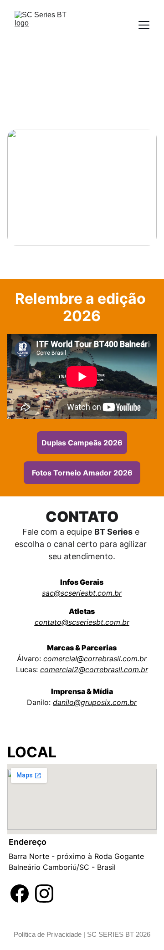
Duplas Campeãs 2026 (82, 442)
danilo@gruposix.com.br (95, 702)
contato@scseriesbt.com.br (82, 622)
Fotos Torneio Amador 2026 (82, 472)
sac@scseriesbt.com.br (82, 593)
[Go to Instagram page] (44, 893)
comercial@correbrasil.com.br (95, 658)
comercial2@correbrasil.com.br (94, 669)
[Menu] (143, 25)
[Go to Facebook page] (19, 893)
